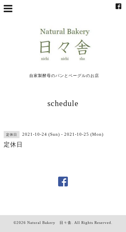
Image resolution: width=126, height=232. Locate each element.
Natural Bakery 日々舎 (49, 223)
